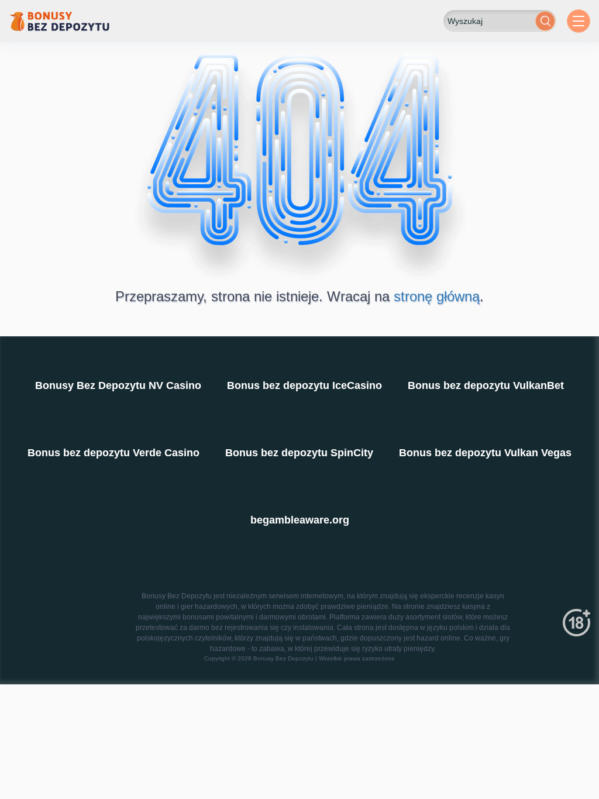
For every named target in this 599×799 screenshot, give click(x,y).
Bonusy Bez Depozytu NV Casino (118, 385)
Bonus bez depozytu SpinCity (299, 453)
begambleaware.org (299, 520)
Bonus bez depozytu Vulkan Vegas (485, 453)
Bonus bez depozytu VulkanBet (486, 385)
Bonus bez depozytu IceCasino (304, 385)
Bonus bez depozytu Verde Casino (113, 453)
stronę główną (437, 296)
